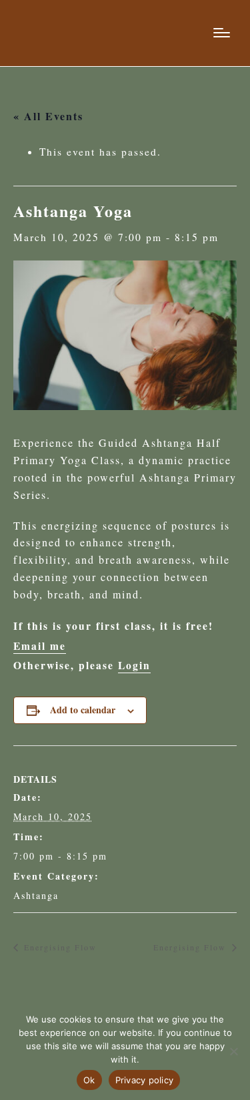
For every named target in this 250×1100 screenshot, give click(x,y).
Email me (39, 645)
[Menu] (221, 32)
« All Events (48, 116)
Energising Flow (59, 947)
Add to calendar (82, 710)
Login (134, 665)
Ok (89, 1080)
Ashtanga (36, 895)
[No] (233, 1051)
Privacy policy (144, 1080)
